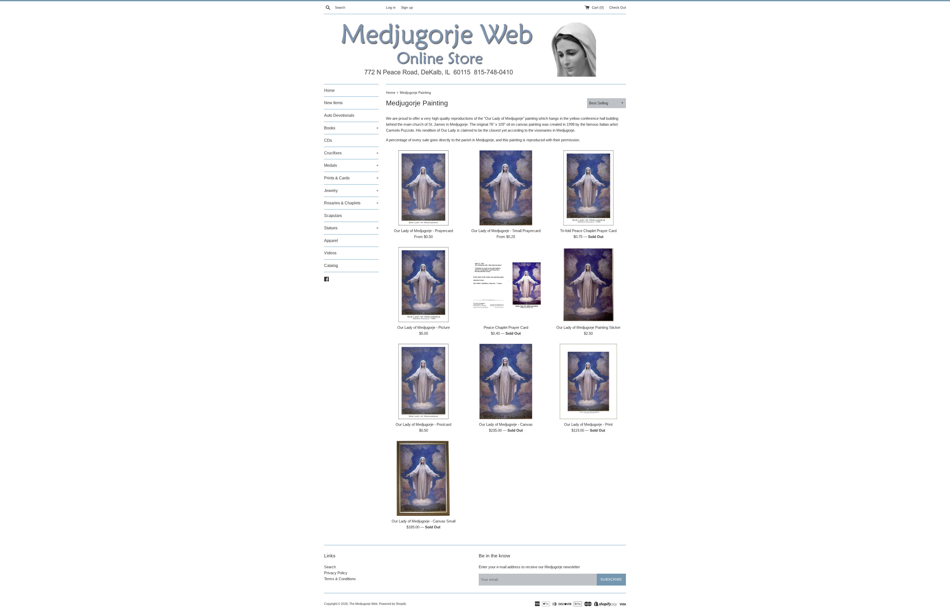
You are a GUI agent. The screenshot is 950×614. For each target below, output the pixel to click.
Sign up (407, 7)
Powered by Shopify (392, 604)
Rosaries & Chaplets (351, 203)
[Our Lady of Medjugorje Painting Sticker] (588, 284)
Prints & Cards (351, 178)
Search (330, 567)
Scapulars (333, 215)
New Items (333, 103)
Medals (351, 165)
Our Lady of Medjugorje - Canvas (506, 424)
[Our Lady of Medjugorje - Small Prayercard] (505, 187)
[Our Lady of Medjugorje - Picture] (423, 284)
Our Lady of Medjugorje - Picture (423, 327)
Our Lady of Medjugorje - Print (588, 424)
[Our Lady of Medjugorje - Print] (588, 381)
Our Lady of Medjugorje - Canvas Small (423, 521)
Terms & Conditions (340, 579)
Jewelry (351, 191)
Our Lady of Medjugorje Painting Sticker (588, 327)
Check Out (617, 7)
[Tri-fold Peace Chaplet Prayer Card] (588, 187)
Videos (330, 253)
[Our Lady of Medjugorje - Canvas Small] (423, 478)
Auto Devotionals (339, 115)
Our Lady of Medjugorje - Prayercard (423, 231)
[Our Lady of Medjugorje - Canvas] (505, 381)
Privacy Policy (335, 573)
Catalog (331, 265)
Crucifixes (351, 153)
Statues (351, 228)
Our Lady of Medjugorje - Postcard (423, 424)
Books (351, 128)
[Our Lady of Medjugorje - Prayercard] (423, 187)
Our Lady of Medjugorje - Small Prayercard (506, 231)
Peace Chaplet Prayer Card (506, 327)
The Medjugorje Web (363, 604)
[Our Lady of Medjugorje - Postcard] (423, 381)
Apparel (331, 240)
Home (329, 90)
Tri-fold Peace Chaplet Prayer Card (588, 231)
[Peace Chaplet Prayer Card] (505, 284)
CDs (328, 140)
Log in (391, 7)
